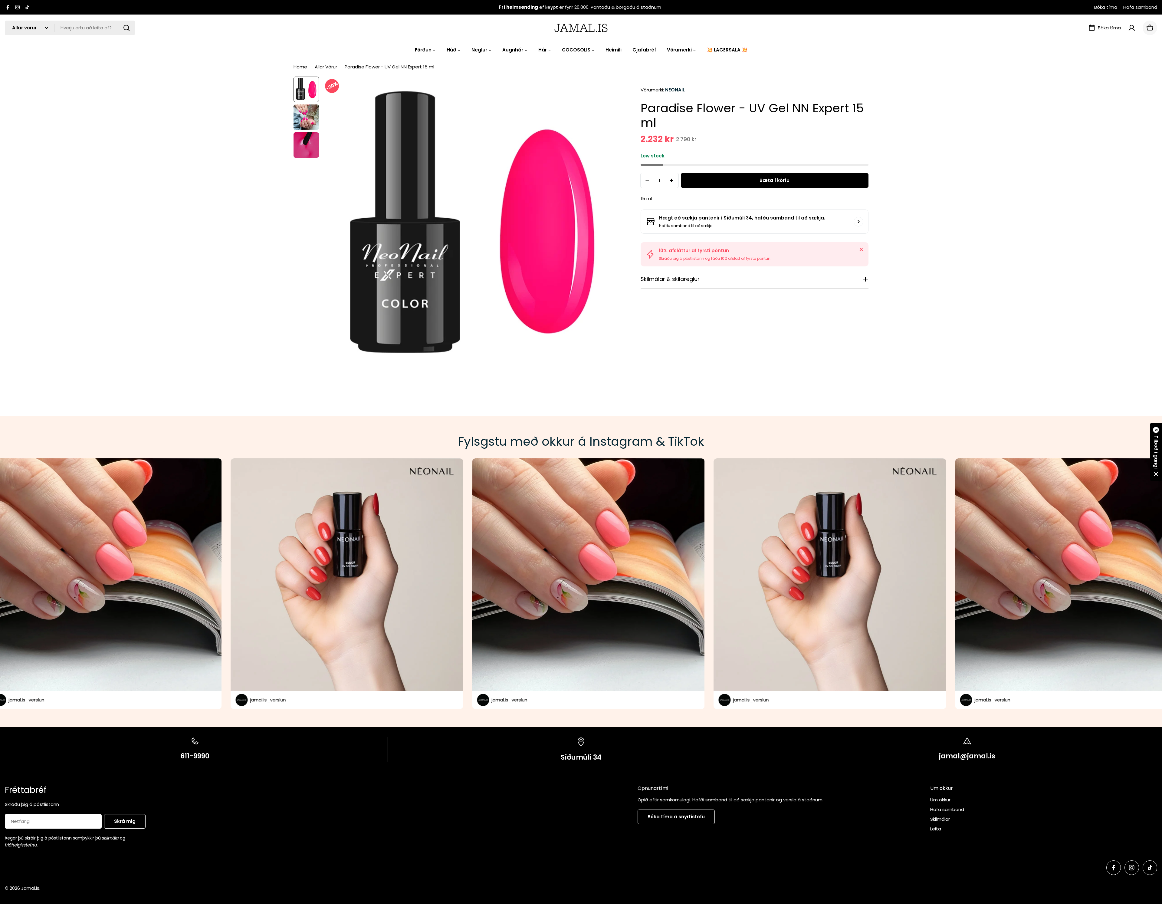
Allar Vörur (326, 67)
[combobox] (70, 28)
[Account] (1131, 27)
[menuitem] (425, 50)
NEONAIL (675, 90)
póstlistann (693, 258)
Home (300, 67)
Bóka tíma (1105, 7)
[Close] (861, 249)
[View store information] (858, 221)
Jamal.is (30, 888)
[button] (1156, 452)
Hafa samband (1140, 7)
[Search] (126, 27)
